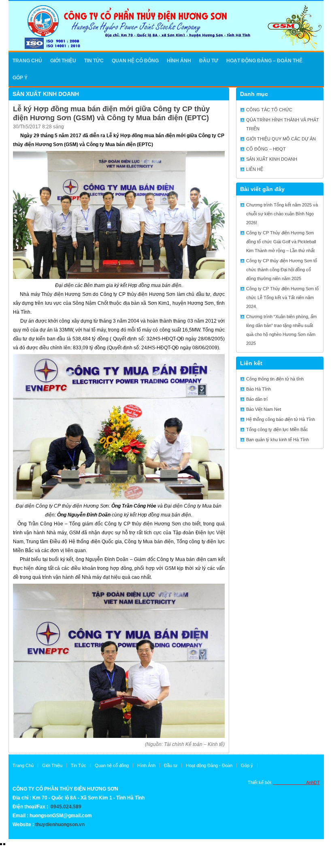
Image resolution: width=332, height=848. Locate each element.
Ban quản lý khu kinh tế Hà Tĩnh (277, 439)
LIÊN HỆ (254, 169)
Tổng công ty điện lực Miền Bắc (277, 429)
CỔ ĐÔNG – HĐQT (266, 149)
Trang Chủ (23, 765)
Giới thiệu (63, 61)
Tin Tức (78, 765)
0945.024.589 (66, 807)
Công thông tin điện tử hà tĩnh (275, 378)
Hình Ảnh (146, 765)
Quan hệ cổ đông (135, 61)
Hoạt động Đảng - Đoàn (209, 765)
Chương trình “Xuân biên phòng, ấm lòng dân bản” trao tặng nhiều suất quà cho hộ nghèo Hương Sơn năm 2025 (281, 330)
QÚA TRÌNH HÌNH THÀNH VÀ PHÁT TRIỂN (282, 124)
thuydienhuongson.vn (60, 824)
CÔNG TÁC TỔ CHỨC (269, 109)
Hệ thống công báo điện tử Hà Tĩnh (280, 419)
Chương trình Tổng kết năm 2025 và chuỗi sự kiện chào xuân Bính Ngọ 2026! (282, 213)
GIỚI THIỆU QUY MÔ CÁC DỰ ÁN (281, 138)
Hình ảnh (179, 61)
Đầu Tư (208, 61)
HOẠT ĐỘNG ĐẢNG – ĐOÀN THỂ (264, 61)
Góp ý (20, 78)
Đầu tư (170, 765)
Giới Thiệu (52, 765)
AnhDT (296, 782)
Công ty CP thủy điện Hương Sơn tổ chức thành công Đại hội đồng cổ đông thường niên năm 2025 (281, 269)
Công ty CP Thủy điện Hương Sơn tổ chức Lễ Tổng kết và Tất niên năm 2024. (282, 297)
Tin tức (94, 61)
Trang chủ (27, 61)
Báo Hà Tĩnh (258, 389)
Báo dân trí (257, 399)
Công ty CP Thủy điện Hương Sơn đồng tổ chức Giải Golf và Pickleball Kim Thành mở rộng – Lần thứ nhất (281, 241)
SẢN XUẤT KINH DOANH (46, 94)
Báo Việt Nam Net (263, 409)
